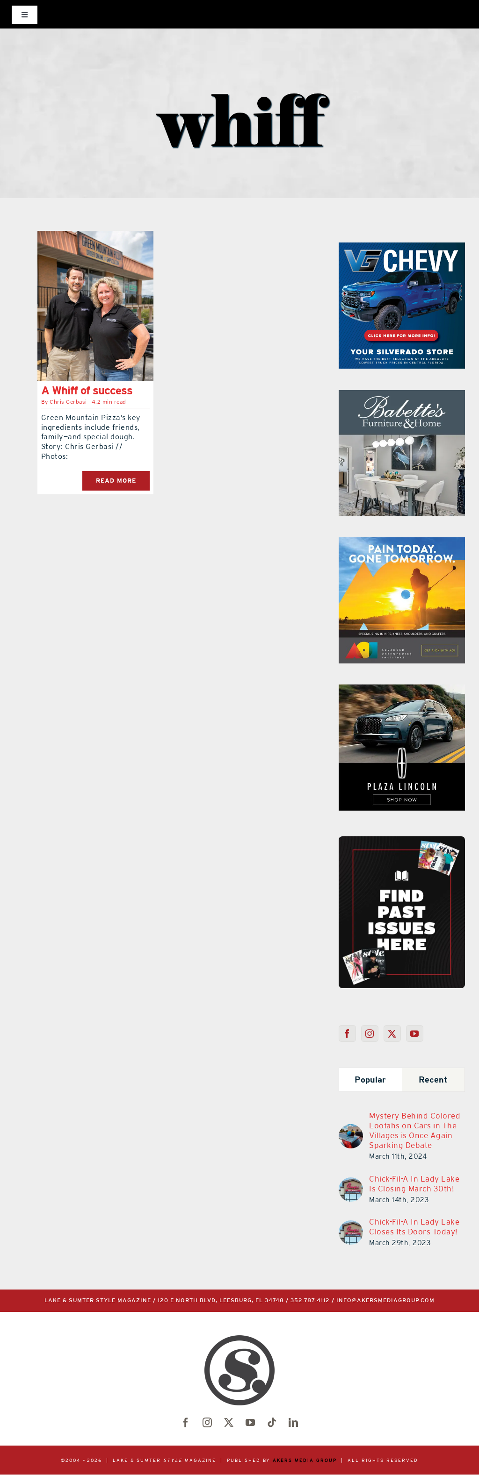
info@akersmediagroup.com (385, 1300)
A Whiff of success (86, 390)
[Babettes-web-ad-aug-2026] (402, 395)
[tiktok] (271, 1422)
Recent (433, 1079)
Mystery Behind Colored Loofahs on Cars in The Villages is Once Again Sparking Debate (414, 1130)
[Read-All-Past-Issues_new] (402, 840)
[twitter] (228, 1422)
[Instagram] (369, 1033)
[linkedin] (293, 1422)
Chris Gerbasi (68, 402)
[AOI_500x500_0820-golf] (402, 543)
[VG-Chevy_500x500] (402, 248)
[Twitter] (392, 1033)
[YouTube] (414, 1033)
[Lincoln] (402, 690)
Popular (370, 1079)
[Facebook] (347, 1033)
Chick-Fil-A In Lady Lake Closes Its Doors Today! (414, 1226)
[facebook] (185, 1422)
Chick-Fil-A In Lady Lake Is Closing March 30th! (414, 1183)
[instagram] (207, 1422)
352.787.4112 (310, 1300)
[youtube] (250, 1422)
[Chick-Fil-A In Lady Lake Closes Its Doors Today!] (351, 1226)
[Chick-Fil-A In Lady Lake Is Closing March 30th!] (351, 1183)
